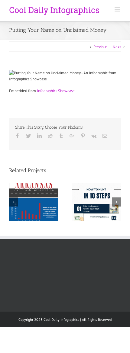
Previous (100, 46)
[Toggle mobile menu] (118, 9)
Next (117, 46)
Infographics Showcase (56, 90)
